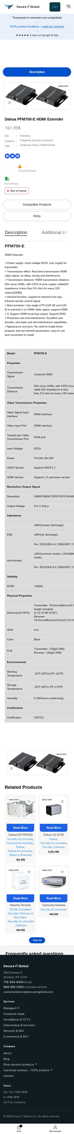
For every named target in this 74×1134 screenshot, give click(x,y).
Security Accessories (42, 140)
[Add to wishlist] (29, 801)
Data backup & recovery (19, 1025)
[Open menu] (66, 6)
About (7, 1053)
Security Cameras (53, 847)
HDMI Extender (47, 145)
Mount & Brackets (20, 855)
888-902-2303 (13, 987)
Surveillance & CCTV (16, 1019)
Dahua (35, 145)
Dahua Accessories (20, 851)
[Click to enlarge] (9, 102)
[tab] (37, 72)
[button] (7, 156)
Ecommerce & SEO (15, 1036)
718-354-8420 (13, 982)
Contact (8, 1075)
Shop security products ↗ (20, 1064)
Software (21, 925)
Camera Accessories (20, 843)
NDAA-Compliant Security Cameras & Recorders (20, 913)
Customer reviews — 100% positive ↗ (28, 1070)
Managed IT (11, 1008)
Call (55, 6)
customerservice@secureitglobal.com (28, 991)
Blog (6, 1058)
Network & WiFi (13, 1030)
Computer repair (14, 1013)
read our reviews (53, 26)
